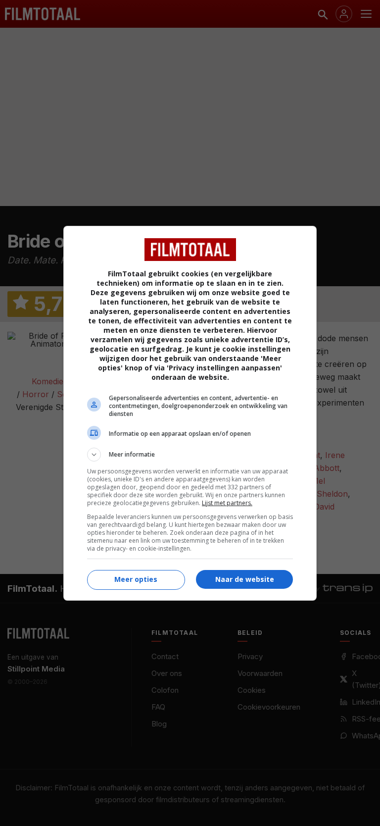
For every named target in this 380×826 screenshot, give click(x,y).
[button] (190, 455)
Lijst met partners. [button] (227, 503)
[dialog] (190, 413)
